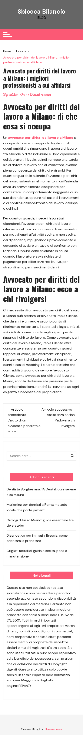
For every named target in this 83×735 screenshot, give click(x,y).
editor (13, 94)
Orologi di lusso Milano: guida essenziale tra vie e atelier (40, 523)
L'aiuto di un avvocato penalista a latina (24, 425)
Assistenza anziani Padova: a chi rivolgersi (61, 420)
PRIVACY (25, 685)
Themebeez (53, 729)
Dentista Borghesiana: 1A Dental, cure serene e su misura (41, 492)
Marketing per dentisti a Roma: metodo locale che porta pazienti (37, 507)
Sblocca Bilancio (41, 12)
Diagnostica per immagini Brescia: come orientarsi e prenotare (37, 538)
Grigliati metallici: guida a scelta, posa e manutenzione (37, 554)
